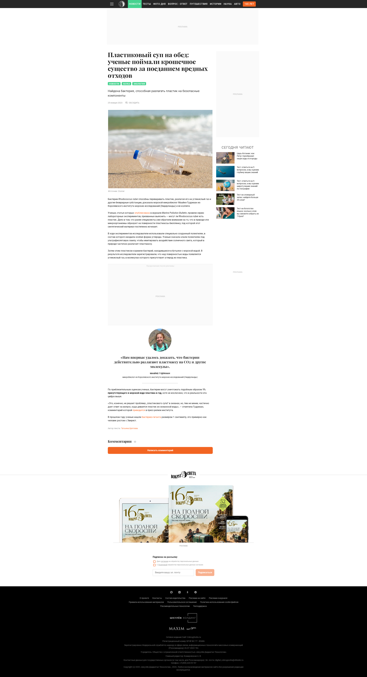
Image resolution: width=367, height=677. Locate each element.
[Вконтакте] (179, 592)
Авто (237, 4)
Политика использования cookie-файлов (219, 602)
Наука (228, 4)
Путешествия (199, 4)
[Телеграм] (195, 592)
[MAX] (171, 592)
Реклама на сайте (197, 598)
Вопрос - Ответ (178, 4)
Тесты (147, 4)
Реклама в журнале (218, 598)
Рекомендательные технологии (175, 606)
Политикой (162, 565)
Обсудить (134, 103)
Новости (134, 4)
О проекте (144, 598)
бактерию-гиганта (151, 417)
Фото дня (159, 4)
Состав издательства (175, 598)
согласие (164, 561)
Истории (215, 4)
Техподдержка (200, 606)
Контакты (157, 598)
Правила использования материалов (146, 602)
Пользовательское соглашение (182, 602)
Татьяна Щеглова (129, 428)
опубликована (142, 213)
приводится (139, 410)
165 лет (249, 4)
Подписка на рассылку (165, 557)
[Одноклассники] (187, 592)
